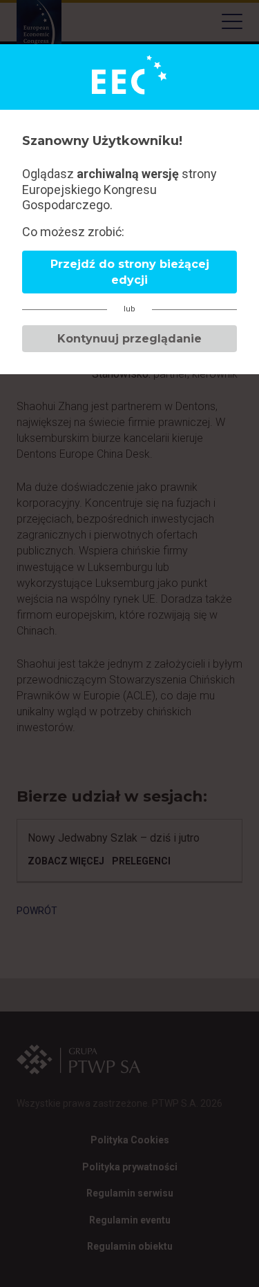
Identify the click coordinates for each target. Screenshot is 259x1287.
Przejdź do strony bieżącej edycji (129, 272)
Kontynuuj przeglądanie (129, 338)
